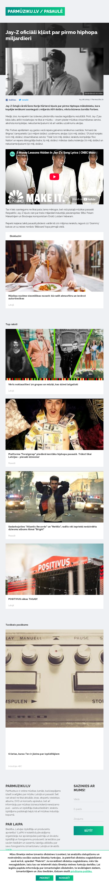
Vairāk (9, 849)
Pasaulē (11, 463)
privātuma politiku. (81, 871)
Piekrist (45, 878)
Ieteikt (25, 100)
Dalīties (12, 100)
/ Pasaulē (51, 11)
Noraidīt (64, 878)
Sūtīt (88, 830)
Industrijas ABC (15, 766)
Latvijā (11, 305)
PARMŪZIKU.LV (23, 11)
